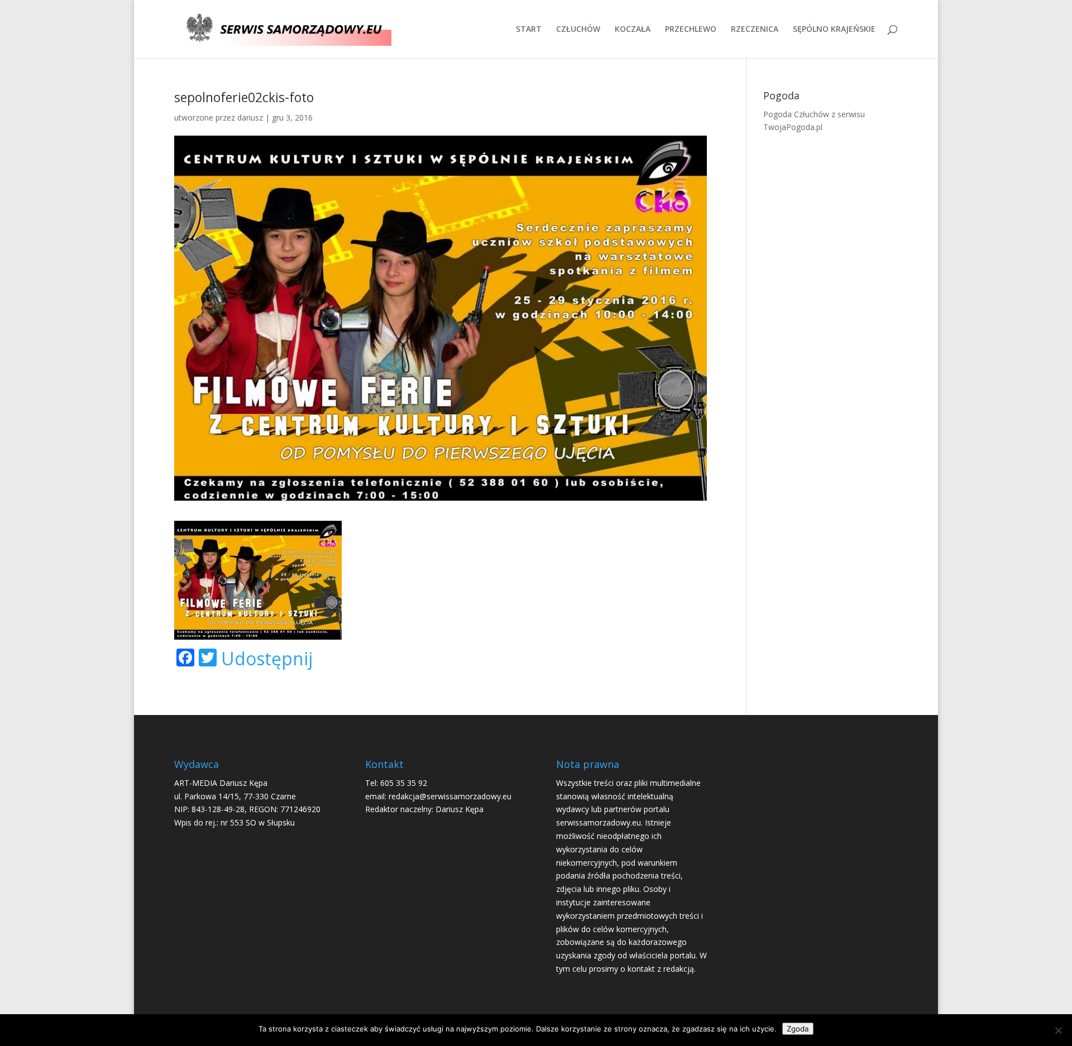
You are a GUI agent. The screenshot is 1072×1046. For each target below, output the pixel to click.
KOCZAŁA (632, 29)
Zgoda (798, 1028)
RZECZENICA (754, 29)
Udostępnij (267, 659)
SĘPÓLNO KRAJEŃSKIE (834, 29)
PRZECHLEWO (690, 29)
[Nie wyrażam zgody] (1058, 1030)
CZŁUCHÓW (578, 29)
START (529, 29)
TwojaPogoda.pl (792, 127)
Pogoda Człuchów (796, 114)
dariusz (250, 117)
